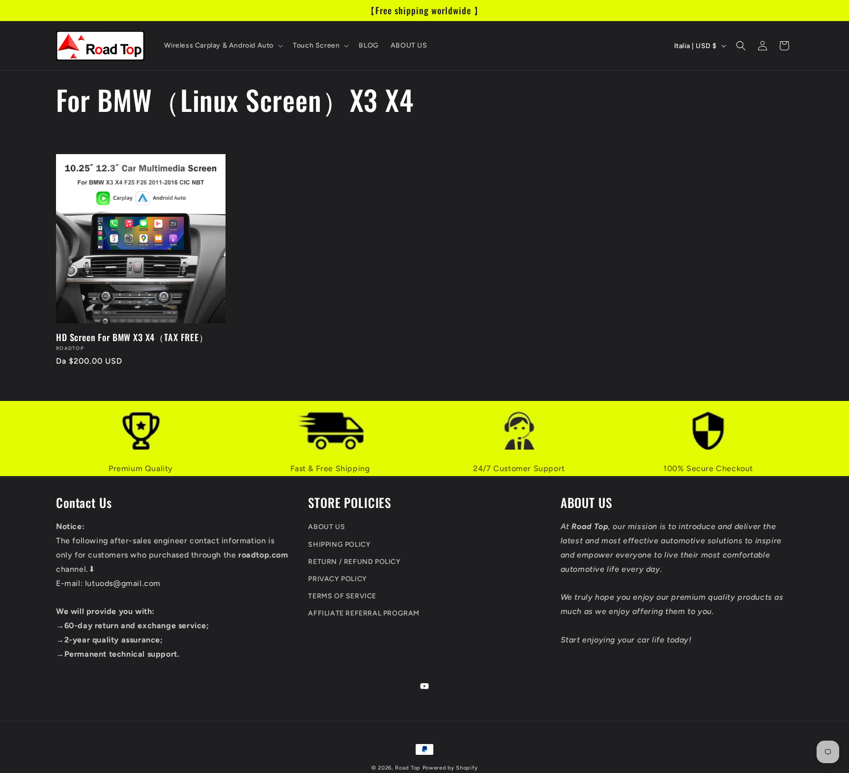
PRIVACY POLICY (337, 579)
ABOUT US (326, 527)
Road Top (408, 768)
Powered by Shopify (450, 768)
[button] (222, 45)
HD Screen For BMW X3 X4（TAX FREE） (132, 337)
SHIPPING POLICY (339, 544)
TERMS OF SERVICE (342, 596)
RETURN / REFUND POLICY (354, 562)
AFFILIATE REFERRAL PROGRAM (364, 613)
